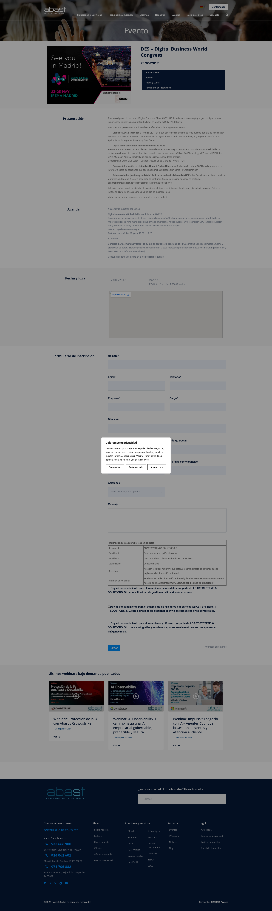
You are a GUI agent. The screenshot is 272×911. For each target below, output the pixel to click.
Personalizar (115, 467)
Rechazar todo (136, 467)
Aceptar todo (156, 467)
